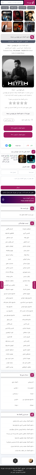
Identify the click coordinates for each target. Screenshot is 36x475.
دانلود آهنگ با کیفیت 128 (18, 128)
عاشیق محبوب (26, 315)
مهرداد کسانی (26, 358)
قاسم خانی (26, 341)
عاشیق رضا (9, 307)
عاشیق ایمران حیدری (9, 294)
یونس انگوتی (9, 367)
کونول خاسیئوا (9, 345)
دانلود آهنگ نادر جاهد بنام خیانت (24, 450)
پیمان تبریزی (9, 255)
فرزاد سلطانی (26, 332)
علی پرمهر (9, 319)
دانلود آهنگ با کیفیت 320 (18, 135)
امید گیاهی (26, 242)
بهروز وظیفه (9, 250)
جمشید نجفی (9, 263)
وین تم (13, 472)
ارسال (18, 187)
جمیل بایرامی (26, 268)
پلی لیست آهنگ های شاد (26, 215)
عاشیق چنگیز (9, 298)
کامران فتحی (26, 345)
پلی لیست (4, 7)
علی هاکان (9, 324)
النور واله (26, 238)
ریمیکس (15, 394)
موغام (31, 405)
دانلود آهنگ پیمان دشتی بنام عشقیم (23, 421)
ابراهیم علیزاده (26, 229)
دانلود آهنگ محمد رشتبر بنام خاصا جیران (22, 446)
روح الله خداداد (9, 272)
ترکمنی (16, 388)
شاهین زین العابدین (9, 285)
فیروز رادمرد (26, 337)
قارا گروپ (9, 337)
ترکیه (31, 394)
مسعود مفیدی (9, 350)
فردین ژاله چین (9, 328)
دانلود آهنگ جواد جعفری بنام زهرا (24, 438)
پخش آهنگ (14, 7)
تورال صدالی (26, 263)
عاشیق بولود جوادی (26, 298)
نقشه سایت (22, 7)
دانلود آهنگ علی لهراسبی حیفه (20, 37)
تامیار (9, 259)
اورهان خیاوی (9, 246)
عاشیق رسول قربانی (26, 307)
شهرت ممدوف (9, 289)
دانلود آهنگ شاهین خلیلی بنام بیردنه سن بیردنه (20, 434)
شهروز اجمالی (26, 294)
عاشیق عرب (9, 311)
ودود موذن (9, 363)
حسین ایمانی (9, 268)
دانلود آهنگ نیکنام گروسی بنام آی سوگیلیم (21, 429)
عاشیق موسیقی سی (9, 315)
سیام (26, 285)
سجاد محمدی (26, 281)
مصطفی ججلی (26, 354)
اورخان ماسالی (26, 246)
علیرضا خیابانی (26, 328)
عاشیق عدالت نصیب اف (26, 311)
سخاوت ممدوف (9, 281)
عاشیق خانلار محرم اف (9, 302)
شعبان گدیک (26, 289)
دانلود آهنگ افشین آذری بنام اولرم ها (23, 425)
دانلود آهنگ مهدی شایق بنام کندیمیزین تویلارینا (20, 442)
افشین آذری (26, 233)
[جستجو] (2, 2)
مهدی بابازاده (9, 354)
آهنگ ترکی (15, 382)
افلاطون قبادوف (9, 233)
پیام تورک (26, 255)
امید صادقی (9, 238)
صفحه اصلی (31, 7)
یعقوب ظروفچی (26, 367)
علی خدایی (26, 324)
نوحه (16, 405)
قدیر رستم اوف (9, 341)
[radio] (25, 103)
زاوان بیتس (26, 276)
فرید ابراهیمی (9, 332)
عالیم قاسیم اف (26, 319)
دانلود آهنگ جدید (24, 45)
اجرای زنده (30, 388)
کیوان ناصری (26, 350)
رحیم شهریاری (26, 272)
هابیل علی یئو (26, 363)
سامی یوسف (9, 276)
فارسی (16, 399)
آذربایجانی (30, 382)
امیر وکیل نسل (9, 242)
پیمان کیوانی (26, 259)
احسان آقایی (9, 229)
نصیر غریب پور (9, 358)
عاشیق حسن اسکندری (26, 302)
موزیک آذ (27, 114)
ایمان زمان (26, 250)
